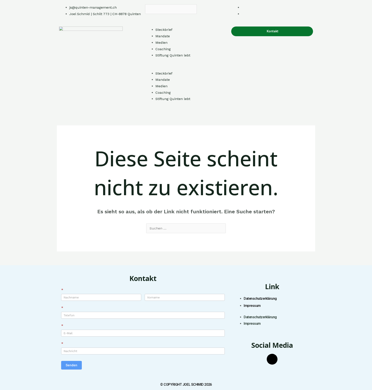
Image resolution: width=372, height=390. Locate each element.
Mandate (162, 36)
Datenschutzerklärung (260, 298)
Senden (71, 365)
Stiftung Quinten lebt (172, 55)
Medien (161, 43)
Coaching (163, 49)
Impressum (252, 306)
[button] (186, 17)
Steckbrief (163, 30)
